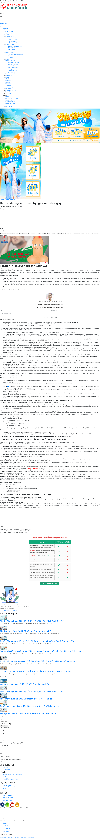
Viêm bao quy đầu (13, 43)
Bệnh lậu (7, 82)
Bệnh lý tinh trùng (9, 59)
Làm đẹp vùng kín (10, 103)
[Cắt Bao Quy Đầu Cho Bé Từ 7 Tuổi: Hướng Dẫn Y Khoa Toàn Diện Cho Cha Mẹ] (3, 668)
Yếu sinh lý (8, 93)
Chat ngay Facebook (8, 778)
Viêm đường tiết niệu (10, 69)
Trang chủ (5, 28)
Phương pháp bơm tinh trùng (15, 54)
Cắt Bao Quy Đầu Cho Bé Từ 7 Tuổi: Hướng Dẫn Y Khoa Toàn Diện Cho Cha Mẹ (35, 671)
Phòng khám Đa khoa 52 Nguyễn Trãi (12, 774)
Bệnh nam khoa (7, 830)
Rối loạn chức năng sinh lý (9, 87)
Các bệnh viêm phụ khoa (11, 98)
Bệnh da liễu (8, 75)
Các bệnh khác (9, 106)
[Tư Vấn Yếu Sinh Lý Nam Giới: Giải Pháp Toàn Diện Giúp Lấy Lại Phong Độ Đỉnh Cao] (3, 658)
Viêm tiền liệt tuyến (13, 67)
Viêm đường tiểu (12, 70)
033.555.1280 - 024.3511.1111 (10, 779)
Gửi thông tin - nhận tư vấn (50, 317)
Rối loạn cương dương (11, 90)
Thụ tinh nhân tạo (12, 56)
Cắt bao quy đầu (12, 38)
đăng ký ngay (4, 725)
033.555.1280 (3, 23)
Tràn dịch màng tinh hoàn (14, 47)
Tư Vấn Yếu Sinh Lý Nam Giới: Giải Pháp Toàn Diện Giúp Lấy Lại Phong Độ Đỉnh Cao (37, 661)
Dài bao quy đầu (12, 39)
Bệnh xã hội (6, 78)
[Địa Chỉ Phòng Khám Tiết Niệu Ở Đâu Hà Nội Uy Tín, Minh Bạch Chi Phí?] (3, 617)
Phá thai (7, 105)
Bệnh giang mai (9, 80)
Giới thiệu (5, 29)
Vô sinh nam (11, 57)
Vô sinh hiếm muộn (10, 52)
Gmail (4, 776)
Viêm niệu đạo (12, 72)
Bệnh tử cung (8, 96)
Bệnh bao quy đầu (10, 36)
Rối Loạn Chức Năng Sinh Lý (10, 786)
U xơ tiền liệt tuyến (13, 64)
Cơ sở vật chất (9, 31)
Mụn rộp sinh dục (9, 83)
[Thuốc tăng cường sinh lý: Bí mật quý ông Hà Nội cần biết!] (3, 627)
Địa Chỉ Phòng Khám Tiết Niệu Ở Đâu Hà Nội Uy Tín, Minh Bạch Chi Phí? (32, 621)
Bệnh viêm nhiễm (7, 34)
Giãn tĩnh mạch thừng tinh (14, 46)
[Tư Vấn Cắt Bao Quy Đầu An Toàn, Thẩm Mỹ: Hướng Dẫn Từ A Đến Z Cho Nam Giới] (3, 637)
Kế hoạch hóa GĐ (9, 100)
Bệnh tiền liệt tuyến (10, 61)
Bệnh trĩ (7, 77)
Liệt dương (8, 88)
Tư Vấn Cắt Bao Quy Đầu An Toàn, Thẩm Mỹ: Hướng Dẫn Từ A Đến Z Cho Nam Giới (37, 641)
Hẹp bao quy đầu (12, 41)
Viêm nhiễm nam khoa (11, 74)
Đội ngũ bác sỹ (9, 33)
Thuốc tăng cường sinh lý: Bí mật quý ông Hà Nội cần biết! (26, 631)
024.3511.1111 (13, 610)
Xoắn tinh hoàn (12, 51)
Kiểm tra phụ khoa (10, 101)
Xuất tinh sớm (9, 92)
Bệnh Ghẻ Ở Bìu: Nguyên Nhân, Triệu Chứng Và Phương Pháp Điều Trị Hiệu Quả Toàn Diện (40, 651)
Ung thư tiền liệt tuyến (14, 65)
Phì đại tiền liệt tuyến (13, 62)
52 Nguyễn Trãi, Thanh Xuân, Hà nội (24, 837)
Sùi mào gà (8, 85)
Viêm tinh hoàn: (12, 49)
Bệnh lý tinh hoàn (9, 44)
